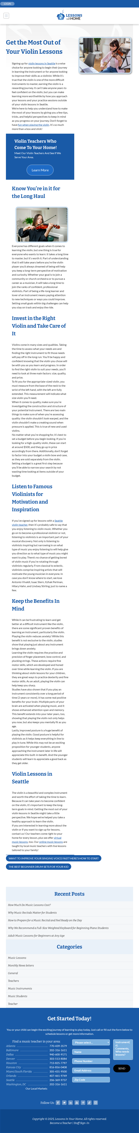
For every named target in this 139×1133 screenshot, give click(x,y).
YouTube (77, 1102)
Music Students (17, 996)
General (13, 973)
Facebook (58, 1102)
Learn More (40, 170)
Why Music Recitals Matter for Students (32, 912)
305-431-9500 (58, 1071)
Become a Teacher (61, 1123)
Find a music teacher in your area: (36, 1041)
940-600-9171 (58, 1054)
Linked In (70, 1102)
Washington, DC (16, 1084)
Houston (11, 1063)
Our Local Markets (36, 1088)
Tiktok (89, 1102)
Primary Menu (6, 16)
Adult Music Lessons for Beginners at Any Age (36, 935)
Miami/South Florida (19, 1071)
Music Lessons (17, 957)
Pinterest (83, 1102)
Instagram (95, 1102)
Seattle (10, 1080)
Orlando (11, 1075)
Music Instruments (20, 988)
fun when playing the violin (33, 124)
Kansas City (13, 1067)
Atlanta (10, 1046)
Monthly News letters (21, 965)
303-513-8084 (58, 1058)
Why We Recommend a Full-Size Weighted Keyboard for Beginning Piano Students (58, 928)
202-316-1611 (58, 1050)
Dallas (10, 1054)
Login (7, 3)
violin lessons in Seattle (41, 63)
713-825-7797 (58, 1062)
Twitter (64, 1102)
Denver (10, 1058)
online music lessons (51, 841)
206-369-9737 (58, 1080)
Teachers (13, 980)
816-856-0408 (58, 1067)
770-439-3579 (58, 1045)
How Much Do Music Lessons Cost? (29, 905)
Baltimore (12, 1050)
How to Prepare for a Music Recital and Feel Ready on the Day (45, 920)
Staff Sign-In (81, 1123)
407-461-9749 (58, 1075)
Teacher (13, 1003)
